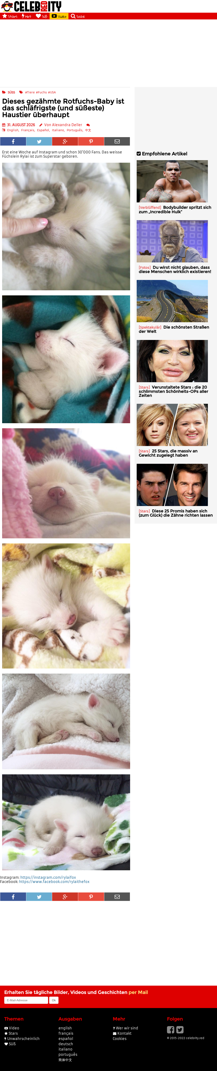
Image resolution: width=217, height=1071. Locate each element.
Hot (28, 16)
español (65, 1039)
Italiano (58, 130)
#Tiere (30, 92)
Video (62, 16)
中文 (88, 130)
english (65, 1028)
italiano (65, 1049)
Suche (81, 16)
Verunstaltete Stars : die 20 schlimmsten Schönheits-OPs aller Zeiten (173, 391)
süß (11, 92)
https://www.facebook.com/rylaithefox (54, 882)
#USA (52, 92)
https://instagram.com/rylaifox (48, 877)
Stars (12, 16)
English (12, 130)
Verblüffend (150, 208)
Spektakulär (150, 327)
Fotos (144, 268)
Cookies (120, 1039)
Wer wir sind (127, 1028)
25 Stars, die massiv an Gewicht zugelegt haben (168, 453)
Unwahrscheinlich (23, 1039)
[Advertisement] (108, 53)
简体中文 (65, 1060)
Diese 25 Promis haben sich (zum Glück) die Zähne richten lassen (176, 513)
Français (27, 130)
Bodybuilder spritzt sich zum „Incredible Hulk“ (175, 209)
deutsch (65, 1044)
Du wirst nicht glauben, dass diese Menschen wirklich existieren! (175, 269)
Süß (44, 16)
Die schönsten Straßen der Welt (174, 329)
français (65, 1033)
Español (43, 130)
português (67, 1054)
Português (74, 130)
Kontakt (124, 1033)
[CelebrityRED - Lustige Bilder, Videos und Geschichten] (31, 6)
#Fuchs (41, 92)
